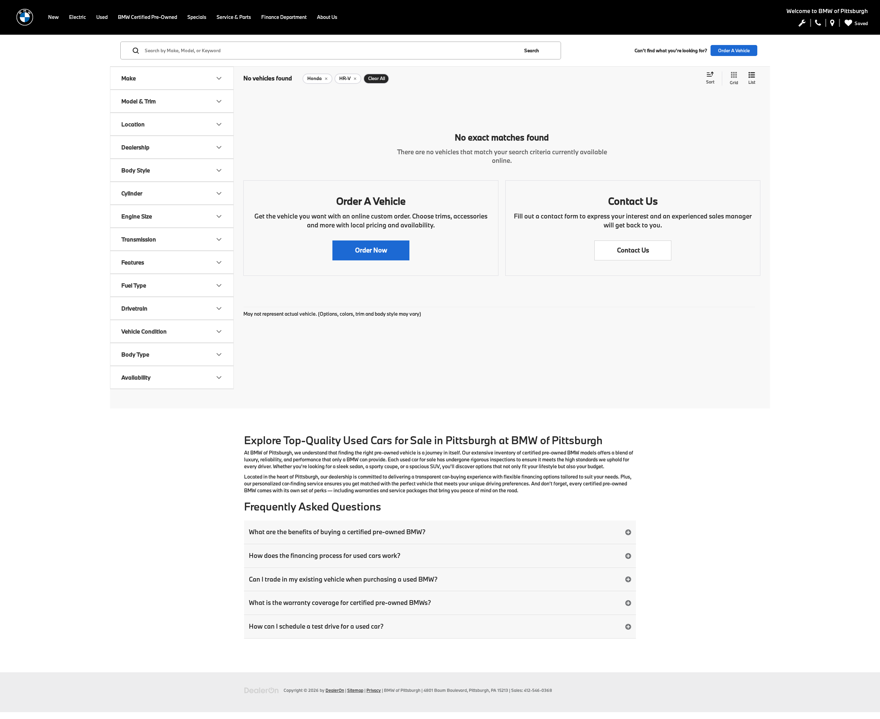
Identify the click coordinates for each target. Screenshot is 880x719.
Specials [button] (196, 17)
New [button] (53, 17)
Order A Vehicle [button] (734, 50)
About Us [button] (327, 17)
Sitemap (355, 690)
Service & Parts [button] (234, 17)
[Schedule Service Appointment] (802, 24)
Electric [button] (77, 17)
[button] (370, 250)
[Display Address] (832, 24)
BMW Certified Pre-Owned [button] (147, 17)
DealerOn (335, 690)
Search (531, 50)
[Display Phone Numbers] (818, 24)
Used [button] (102, 17)
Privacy (373, 690)
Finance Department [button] (284, 17)
